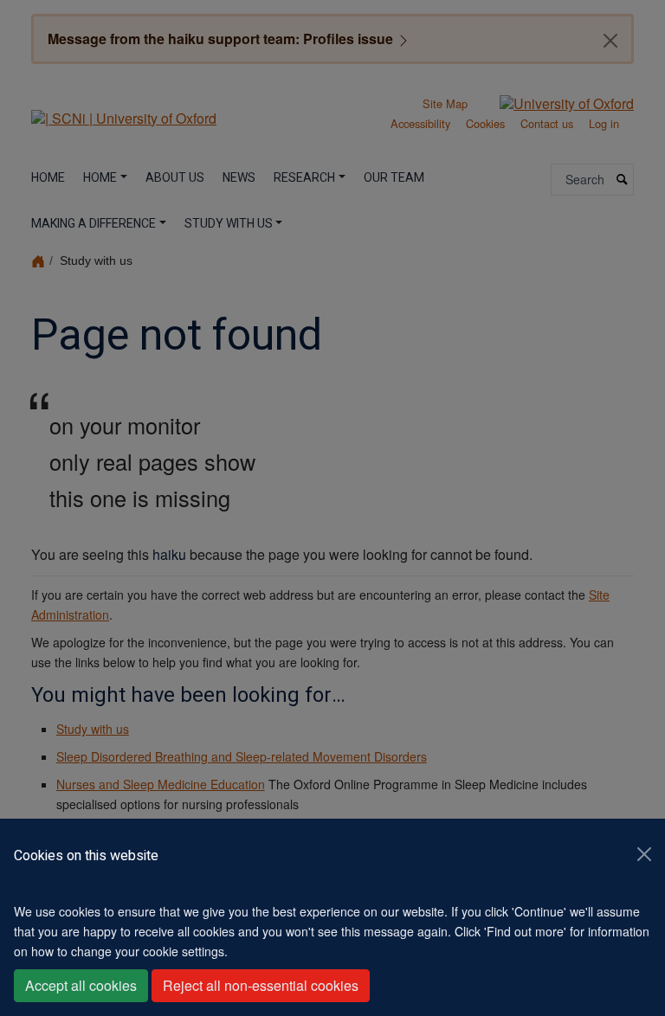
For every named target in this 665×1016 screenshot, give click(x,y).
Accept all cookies (81, 985)
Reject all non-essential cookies (260, 985)
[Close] (644, 854)
